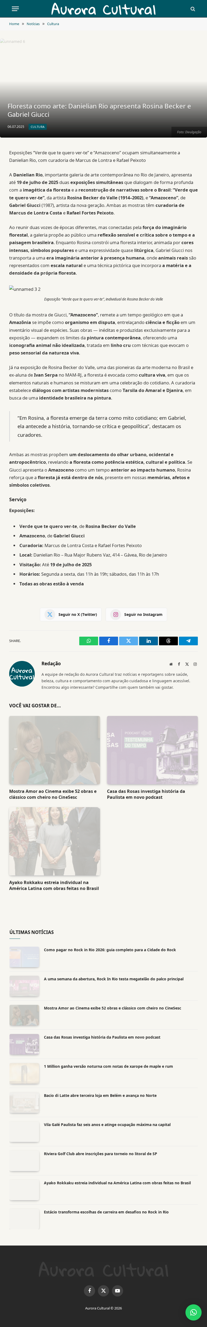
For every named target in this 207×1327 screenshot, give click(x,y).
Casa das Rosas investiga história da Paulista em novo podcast (146, 794)
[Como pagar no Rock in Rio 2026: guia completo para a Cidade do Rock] (24, 957)
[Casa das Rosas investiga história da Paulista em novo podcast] (152, 750)
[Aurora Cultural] (103, 9)
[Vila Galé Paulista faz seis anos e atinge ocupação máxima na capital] (24, 1131)
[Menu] (15, 9)
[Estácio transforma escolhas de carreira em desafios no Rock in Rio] (24, 1219)
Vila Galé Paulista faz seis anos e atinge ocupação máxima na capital (107, 1124)
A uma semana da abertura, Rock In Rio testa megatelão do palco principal (114, 978)
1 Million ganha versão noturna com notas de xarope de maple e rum (108, 1066)
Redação (51, 664)
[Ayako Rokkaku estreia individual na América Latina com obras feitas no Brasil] (54, 841)
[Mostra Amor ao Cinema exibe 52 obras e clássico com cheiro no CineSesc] (54, 750)
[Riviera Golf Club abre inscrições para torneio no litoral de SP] (24, 1161)
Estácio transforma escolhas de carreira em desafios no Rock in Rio (106, 1212)
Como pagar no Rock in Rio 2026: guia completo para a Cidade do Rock (110, 949)
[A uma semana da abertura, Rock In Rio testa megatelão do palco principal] (24, 986)
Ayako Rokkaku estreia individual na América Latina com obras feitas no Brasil (54, 885)
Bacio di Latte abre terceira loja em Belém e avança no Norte (100, 1095)
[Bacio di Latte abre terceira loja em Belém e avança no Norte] (24, 1102)
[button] (193, 1312)
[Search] (192, 9)
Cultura (37, 127)
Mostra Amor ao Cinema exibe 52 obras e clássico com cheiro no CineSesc (52, 794)
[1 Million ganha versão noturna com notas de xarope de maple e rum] (24, 1073)
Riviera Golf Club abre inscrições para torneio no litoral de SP (100, 1153)
